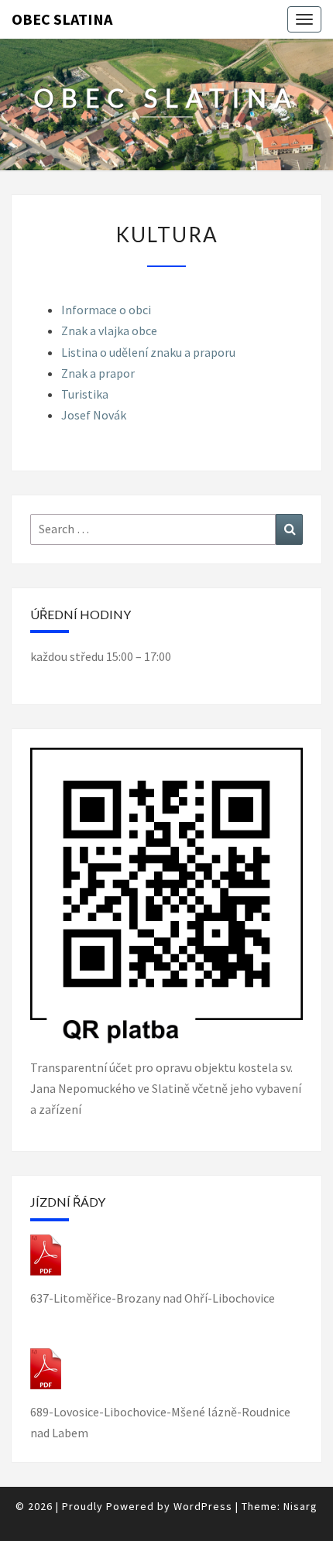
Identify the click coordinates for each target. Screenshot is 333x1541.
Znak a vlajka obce (109, 330)
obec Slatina (62, 19)
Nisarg (300, 1506)
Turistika (84, 394)
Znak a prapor (98, 373)
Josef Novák (93, 415)
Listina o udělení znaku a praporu (148, 352)
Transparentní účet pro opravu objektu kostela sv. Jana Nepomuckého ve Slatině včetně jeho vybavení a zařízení (165, 1088)
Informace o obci (106, 309)
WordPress (202, 1506)
